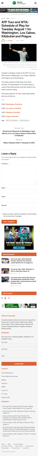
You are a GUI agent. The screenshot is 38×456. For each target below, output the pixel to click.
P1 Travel (4, 394)
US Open (18, 93)
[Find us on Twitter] (5, 298)
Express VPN (5, 397)
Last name (4, 349)
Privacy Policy (16, 448)
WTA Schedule (24, 120)
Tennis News (5, 448)
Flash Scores (19, 446)
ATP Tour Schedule (12, 120)
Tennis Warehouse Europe (9, 376)
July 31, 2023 (19, 41)
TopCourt (4, 383)
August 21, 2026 (16, 265)
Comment (5, 164)
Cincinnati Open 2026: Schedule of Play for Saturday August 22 (22, 270)
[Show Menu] (2, 3)
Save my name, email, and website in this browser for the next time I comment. (19, 215)
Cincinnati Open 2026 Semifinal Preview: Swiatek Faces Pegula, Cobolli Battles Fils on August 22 (22, 261)
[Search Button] (36, 3)
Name (4, 188)
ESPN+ (3, 387)
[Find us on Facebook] (1, 298)
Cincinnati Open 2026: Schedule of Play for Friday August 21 (18, 423)
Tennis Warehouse (7, 373)
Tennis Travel (29, 446)
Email (3, 196)
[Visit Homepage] (19, 3)
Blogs (7, 18)
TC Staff (10, 41)
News (9, 444)
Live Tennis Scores (6, 446)
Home (3, 18)
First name (4, 342)
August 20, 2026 (16, 285)
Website (4, 205)
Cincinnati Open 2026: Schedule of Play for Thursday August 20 (19, 435)
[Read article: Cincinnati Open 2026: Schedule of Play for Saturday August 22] (5, 271)
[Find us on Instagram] (9, 298)
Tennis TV (4, 390)
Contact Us (26, 448)
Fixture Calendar (18, 444)
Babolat (3, 380)
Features (13, 18)
